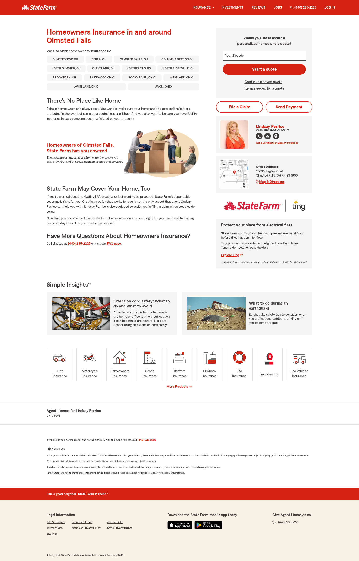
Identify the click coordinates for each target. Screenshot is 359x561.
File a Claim (239, 107)
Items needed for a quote (264, 88)
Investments (232, 7)
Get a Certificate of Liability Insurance (277, 142)
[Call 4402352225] (259, 136)
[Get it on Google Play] (208, 525)
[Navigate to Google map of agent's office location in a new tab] (276, 136)
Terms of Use (55, 528)
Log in (329, 7)
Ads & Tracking (56, 522)
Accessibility (115, 522)
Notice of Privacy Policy (86, 528)
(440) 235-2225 (305, 7)
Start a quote (264, 69)
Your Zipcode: (235, 55)
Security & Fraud (82, 522)
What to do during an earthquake (268, 305)
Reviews (258, 7)
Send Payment (289, 107)
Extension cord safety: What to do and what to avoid (141, 303)
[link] (39, 7)
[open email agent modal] (267, 136)
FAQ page (114, 243)
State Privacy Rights (119, 528)
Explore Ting (230, 255)
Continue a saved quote (263, 82)
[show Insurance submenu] (212, 7)
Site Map (52, 533)
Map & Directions (271, 181)
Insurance (202, 7)
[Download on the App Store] (179, 525)
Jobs (278, 7)
